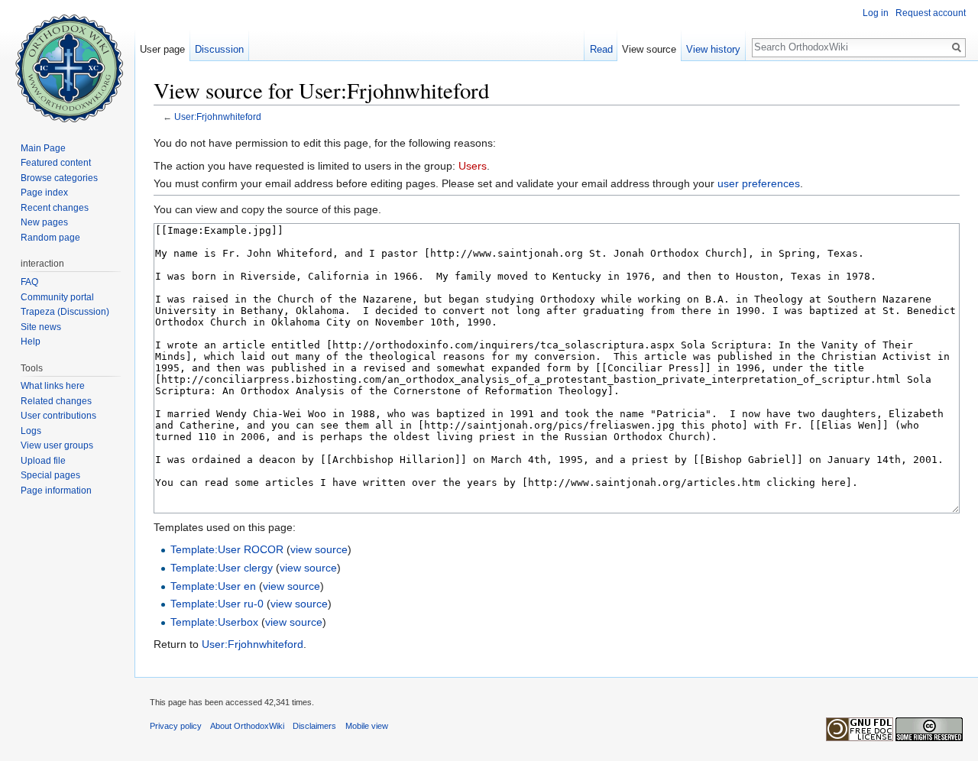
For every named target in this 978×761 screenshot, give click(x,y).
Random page (50, 237)
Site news (41, 327)
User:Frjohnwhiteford (217, 116)
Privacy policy (176, 725)
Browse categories (59, 178)
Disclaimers (314, 725)
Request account (930, 13)
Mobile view (366, 725)
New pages (44, 222)
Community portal (57, 297)
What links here (53, 385)
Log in (876, 13)
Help (30, 341)
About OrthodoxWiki (247, 725)
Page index (44, 192)
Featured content (56, 162)
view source (319, 549)
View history (713, 49)
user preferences (758, 183)
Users (472, 166)
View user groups (57, 445)
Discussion (219, 49)
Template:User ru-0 (217, 603)
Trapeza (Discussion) (65, 311)
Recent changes (55, 207)
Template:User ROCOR (226, 549)
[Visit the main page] (67, 61)
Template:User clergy (221, 568)
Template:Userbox (214, 622)
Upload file (43, 460)
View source (649, 49)
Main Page (43, 148)
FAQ (29, 282)
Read (601, 49)
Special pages (50, 475)
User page (162, 49)
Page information (56, 490)
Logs (31, 431)
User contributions (58, 415)
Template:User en (213, 586)
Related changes (56, 401)
